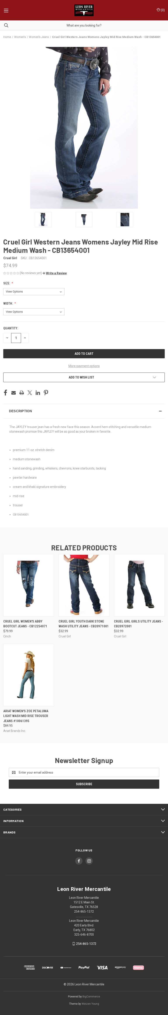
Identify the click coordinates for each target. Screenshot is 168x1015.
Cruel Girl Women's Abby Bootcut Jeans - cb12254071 (25, 623)
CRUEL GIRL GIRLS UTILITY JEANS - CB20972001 (138, 623)
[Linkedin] (38, 393)
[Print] (21, 393)
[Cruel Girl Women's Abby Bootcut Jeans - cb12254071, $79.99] (28, 585)
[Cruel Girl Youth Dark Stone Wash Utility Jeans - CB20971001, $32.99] (84, 585)
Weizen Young (90, 1003)
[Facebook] (5, 393)
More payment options (84, 366)
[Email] (13, 393)
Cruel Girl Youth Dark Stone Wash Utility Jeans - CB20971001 (84, 623)
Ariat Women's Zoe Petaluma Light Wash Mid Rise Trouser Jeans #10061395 (25, 716)
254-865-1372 (86, 944)
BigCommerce (91, 996)
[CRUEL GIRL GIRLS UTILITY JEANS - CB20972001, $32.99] (139, 585)
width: (8, 303)
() (162, 10)
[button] (55, 273)
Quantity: (10, 328)
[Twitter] (30, 393)
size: (6, 283)
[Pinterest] (46, 393)
